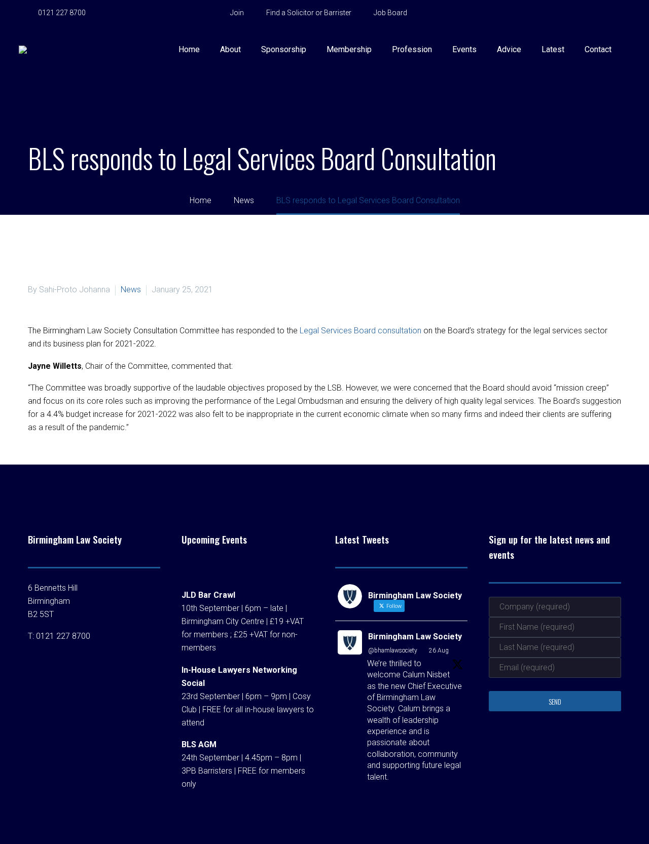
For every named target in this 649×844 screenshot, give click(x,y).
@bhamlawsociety (392, 650)
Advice (509, 49)
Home (189, 49)
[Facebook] (119, 13)
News (131, 289)
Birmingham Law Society (415, 636)
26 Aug (439, 650)
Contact (598, 49)
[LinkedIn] (134, 13)
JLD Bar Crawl (208, 595)
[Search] (631, 49)
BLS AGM (199, 744)
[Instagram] (164, 13)
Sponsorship (283, 49)
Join (237, 13)
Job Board (390, 13)
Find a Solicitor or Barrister (308, 13)
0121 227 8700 (62, 13)
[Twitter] (149, 13)
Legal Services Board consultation (360, 330)
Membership (349, 49)
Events (464, 49)
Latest (553, 49)
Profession (412, 49)
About (230, 49)
